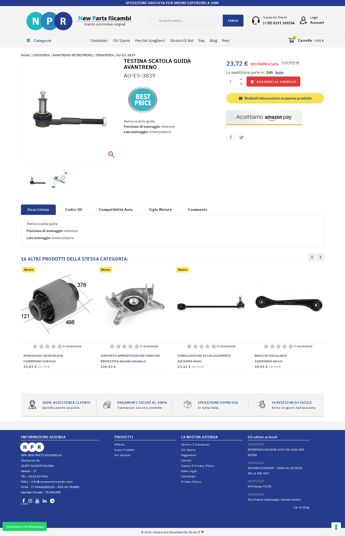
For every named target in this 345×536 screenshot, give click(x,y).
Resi (226, 40)
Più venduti (122, 455)
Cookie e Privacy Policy (197, 466)
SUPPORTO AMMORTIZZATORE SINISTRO (130, 356)
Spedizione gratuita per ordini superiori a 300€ (172, 3)
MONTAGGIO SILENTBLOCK (43, 356)
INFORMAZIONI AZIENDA (43, 437)
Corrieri (186, 460)
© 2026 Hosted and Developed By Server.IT (172, 532)
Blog (213, 40)
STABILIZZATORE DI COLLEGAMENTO (204, 356)
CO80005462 (39, 361)
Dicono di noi (181, 40)
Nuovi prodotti (124, 450)
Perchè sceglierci (150, 40)
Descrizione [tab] (38, 209)
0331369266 (38, 476)
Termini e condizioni (195, 444)
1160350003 (268, 361)
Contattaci (99, 40)
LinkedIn (24, 503)
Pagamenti (188, 455)
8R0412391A (123, 361)
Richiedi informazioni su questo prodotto (278, 98)
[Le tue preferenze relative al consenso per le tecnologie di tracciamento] (336, 527)
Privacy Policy (191, 481)
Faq (202, 40)
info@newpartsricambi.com (52, 481)
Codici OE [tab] (74, 209)
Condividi (231, 137)
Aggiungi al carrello (273, 82)
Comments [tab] (197, 209)
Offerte (119, 444)
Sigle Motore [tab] (160, 209)
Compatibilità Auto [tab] (116, 209)
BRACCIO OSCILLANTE (271, 356)
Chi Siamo (121, 40)
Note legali (189, 471)
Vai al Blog (301, 507)
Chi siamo (188, 450)
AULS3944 (190, 361)
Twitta (241, 137)
